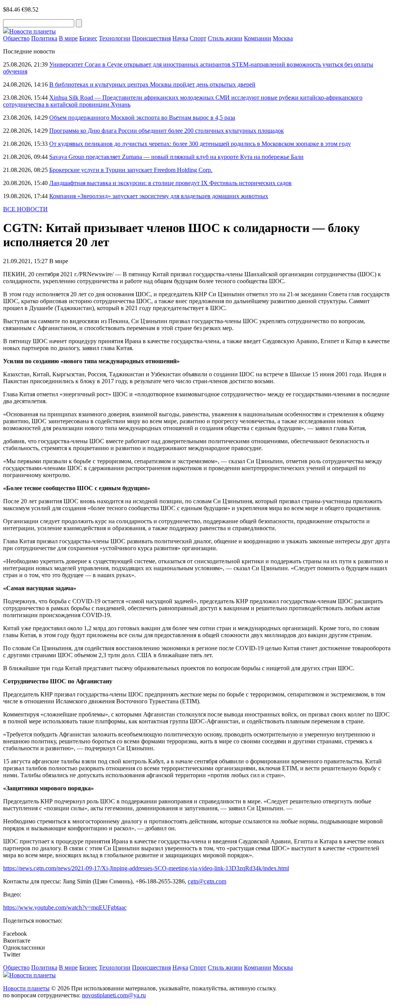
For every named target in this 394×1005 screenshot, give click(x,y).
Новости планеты (26, 988)
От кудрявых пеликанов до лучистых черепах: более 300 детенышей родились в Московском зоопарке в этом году (200, 143)
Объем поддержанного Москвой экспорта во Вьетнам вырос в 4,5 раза (142, 117)
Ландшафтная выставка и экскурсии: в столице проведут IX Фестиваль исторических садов (170, 183)
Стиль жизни (225, 38)
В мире (68, 38)
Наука (180, 38)
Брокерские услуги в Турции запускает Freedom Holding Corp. (130, 170)
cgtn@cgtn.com (207, 881)
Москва (283, 38)
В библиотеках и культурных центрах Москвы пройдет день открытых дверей (152, 84)
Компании (257, 38)
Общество (16, 38)
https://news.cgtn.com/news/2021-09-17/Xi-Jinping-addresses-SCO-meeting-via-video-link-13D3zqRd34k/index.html (146, 868)
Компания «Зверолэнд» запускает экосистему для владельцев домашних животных (158, 196)
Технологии (114, 38)
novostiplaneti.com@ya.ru (114, 995)
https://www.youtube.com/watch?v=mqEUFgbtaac (65, 907)
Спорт (198, 38)
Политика (44, 38)
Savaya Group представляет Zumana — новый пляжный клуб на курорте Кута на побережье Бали (176, 157)
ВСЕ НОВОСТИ (25, 209)
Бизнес (88, 38)
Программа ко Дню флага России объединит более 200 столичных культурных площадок (166, 130)
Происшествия (151, 38)
